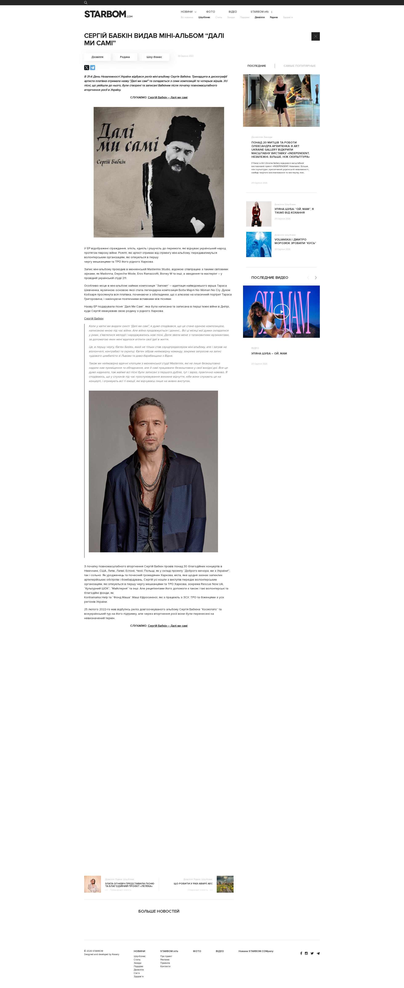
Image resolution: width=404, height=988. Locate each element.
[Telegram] (92, 67)
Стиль (218, 17)
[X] (86, 67)
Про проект (166, 956)
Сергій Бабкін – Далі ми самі (167, 97)
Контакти (165, 966)
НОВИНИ (187, 12)
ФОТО (210, 12)
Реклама (164, 959)
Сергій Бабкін (93, 318)
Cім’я (137, 973)
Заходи (231, 17)
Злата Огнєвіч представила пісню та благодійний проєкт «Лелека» (129, 885)
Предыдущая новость (120, 890)
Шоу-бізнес (204, 17)
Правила (165, 963)
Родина (274, 17)
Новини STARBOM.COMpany (256, 951)
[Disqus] (159, 695)
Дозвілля (260, 17)
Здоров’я (288, 17)
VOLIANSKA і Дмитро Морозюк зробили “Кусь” (295, 241)
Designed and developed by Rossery (101, 954)
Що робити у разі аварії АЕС (193, 884)
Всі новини (187, 17)
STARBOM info (260, 12)
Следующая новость (198, 890)
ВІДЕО (233, 12)
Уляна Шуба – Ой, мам (269, 353)
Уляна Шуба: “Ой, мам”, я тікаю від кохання (294, 210)
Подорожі (245, 17)
